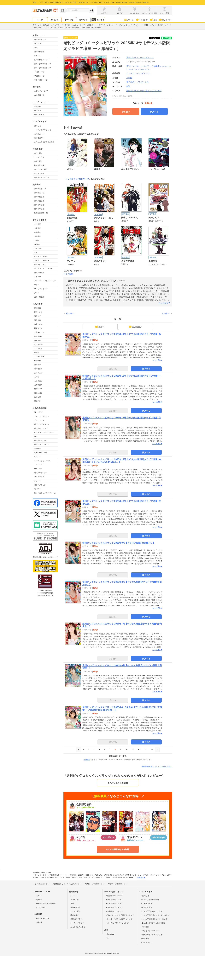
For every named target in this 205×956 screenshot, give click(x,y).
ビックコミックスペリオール (45, 493)
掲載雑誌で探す (40, 165)
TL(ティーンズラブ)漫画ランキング (120, 915)
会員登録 (37, 106)
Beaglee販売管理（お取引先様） (154, 923)
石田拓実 (37, 320)
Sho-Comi (38, 469)
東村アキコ (38, 389)
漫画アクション (40, 485)
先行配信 (54, 20)
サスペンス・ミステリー (43, 269)
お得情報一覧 (39, 95)
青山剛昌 (37, 308)
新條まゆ (37, 365)
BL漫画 (37, 244)
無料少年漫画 (39, 209)
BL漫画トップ (39, 76)
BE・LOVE (38, 412)
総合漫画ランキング (114, 896)
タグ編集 (69, 274)
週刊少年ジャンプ (41, 428)
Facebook (111, 934)
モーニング (38, 465)
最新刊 (101, 327)
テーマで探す (39, 157)
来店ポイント (167, 20)
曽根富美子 (38, 373)
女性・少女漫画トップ (42, 64)
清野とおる (38, 369)
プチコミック (39, 420)
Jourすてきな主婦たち (42, 461)
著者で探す (38, 161)
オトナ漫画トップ (41, 80)
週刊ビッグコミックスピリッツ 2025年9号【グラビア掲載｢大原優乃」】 (118, 543)
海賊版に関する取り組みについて (45, 557)
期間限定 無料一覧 (41, 213)
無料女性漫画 (39, 197)
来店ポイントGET (41, 91)
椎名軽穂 (37, 361)
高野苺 (36, 377)
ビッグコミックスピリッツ (44, 432)
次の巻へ (166, 313)
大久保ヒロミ (39, 332)
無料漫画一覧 (39, 193)
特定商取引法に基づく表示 (152, 935)
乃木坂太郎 (38, 385)
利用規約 (145, 927)
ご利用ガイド (39, 134)
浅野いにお (38, 312)
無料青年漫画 (39, 205)
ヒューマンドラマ (41, 256)
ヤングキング (39, 477)
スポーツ (37, 277)
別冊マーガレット (41, 453)
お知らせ (37, 126)
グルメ (36, 293)
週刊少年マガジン (41, 440)
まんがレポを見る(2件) (118, 783)
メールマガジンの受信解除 (46, 904)
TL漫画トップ (39, 72)
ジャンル (130, 20)
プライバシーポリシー (150, 931)
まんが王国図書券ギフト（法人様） (155, 919)
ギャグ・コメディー (41, 261)
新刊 (155, 20)
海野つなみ (38, 324)
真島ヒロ (37, 397)
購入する (154, 112)
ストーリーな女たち (41, 416)
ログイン (37, 110)
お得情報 (39, 922)
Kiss (35, 436)
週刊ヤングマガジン (41, 424)
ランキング (143, 20)
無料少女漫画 (39, 201)
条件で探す (38, 153)
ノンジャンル (143, 82)
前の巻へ (70, 313)
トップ (40, 20)
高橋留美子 (38, 381)
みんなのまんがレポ (41, 177)
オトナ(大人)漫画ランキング (118, 923)
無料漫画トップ (40, 40)
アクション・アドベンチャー (45, 281)
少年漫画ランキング (114, 911)
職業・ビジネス (40, 265)
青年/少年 (83, 20)
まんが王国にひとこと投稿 (44, 142)
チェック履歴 (39, 115)
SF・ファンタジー (41, 289)
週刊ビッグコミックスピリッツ (140, 57)
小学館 (129, 78)
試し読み (126, 112)
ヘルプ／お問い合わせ (42, 130)
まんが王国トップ (42, 884)
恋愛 (36, 252)
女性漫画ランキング (114, 900)
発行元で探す (39, 173)
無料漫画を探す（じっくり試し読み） (156, 766)
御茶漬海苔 (38, 336)
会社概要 (145, 939)
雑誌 (128, 86)
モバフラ (37, 489)
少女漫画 (37, 228)
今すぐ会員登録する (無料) (118, 849)
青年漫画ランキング (114, 907)
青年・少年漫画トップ (42, 68)
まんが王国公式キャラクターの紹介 (155, 915)
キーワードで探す (41, 169)
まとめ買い (137, 327)
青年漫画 (37, 232)
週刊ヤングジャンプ (41, 445)
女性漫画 (37, 224)
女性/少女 (69, 20)
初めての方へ (39, 138)
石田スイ (37, 316)
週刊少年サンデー (41, 473)
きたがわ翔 (38, 344)
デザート (37, 481)
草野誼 (36, 353)
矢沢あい (37, 401)
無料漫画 (100, 20)
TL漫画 (36, 240)
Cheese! (37, 449)
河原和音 (37, 340)
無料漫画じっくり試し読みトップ (67, 884)
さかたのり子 (39, 357)
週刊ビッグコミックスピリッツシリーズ (143, 90)
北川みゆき (38, 348)
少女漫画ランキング (114, 904)
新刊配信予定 (39, 52)
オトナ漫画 (38, 248)
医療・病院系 (39, 297)
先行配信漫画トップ (41, 60)
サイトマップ (147, 942)
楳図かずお (38, 328)
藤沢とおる (38, 393)
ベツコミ (37, 457)
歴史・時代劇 (39, 273)
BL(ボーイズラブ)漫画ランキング (119, 919)
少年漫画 (37, 236)
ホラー (36, 285)
